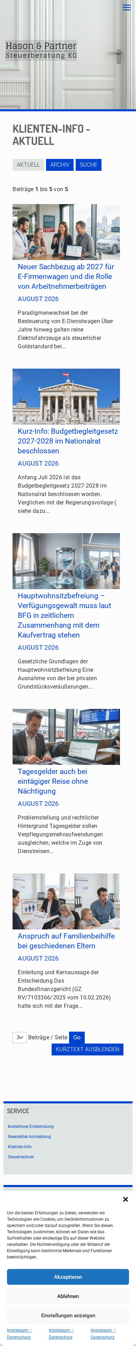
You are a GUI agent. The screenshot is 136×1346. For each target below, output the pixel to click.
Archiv (59, 164)
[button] (125, 1199)
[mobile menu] (127, 8)
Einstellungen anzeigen (68, 1315)
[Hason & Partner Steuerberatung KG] (41, 50)
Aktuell (28, 164)
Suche (88, 164)
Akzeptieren (68, 1277)
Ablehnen (68, 1296)
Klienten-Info (20, 1146)
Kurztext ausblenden (87, 1049)
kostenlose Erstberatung (31, 1126)
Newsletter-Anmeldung (29, 1136)
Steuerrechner (21, 1157)
